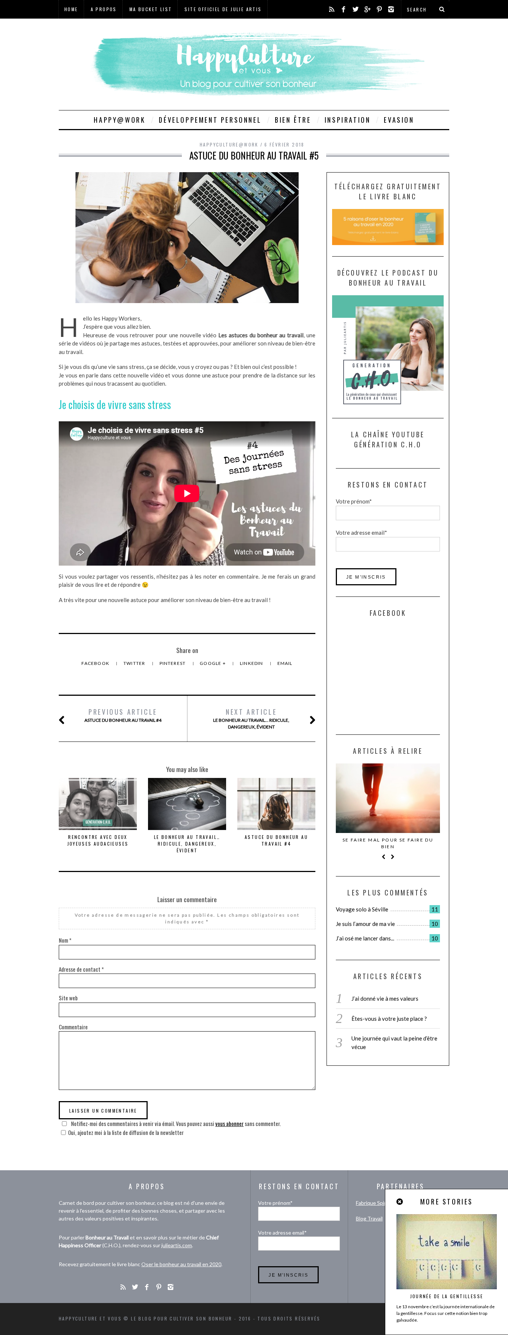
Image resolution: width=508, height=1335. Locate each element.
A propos (104, 9)
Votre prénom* (354, 501)
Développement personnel (210, 120)
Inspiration (348, 120)
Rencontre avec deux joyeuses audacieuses (98, 840)
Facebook (95, 663)
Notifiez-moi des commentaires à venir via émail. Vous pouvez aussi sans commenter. (175, 1123)
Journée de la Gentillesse (446, 1296)
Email (285, 663)
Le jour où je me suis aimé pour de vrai (387, 843)
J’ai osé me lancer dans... (365, 938)
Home (71, 9)
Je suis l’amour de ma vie (365, 923)
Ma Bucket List (150, 9)
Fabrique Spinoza (375, 1203)
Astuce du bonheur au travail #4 (122, 715)
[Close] (400, 1201)
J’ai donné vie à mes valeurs (384, 998)
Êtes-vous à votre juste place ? (389, 1018)
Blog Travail (369, 1218)
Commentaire (73, 1027)
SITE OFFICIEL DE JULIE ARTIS (222, 9)
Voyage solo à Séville (362, 909)
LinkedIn (252, 663)
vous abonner (229, 1123)
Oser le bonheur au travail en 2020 (181, 1264)
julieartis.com (176, 1245)
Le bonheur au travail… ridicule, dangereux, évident (251, 718)
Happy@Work (119, 120)
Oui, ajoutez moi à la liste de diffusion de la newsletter (126, 1132)
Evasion (399, 120)
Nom (65, 940)
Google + (213, 663)
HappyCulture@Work (229, 144)
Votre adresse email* (361, 532)
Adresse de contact (81, 969)
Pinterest (173, 663)
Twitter (135, 663)
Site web (68, 998)
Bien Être (293, 120)
